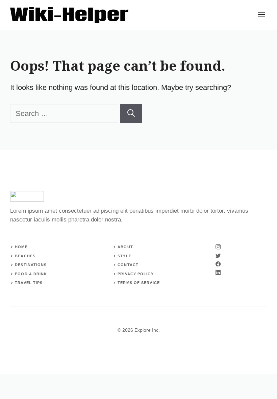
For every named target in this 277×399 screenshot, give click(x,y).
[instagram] (218, 246)
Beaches (25, 256)
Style (124, 256)
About (125, 247)
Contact (128, 265)
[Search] (131, 113)
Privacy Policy (135, 274)
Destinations (31, 265)
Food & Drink (31, 274)
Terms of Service (139, 283)
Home (21, 247)
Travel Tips (29, 283)
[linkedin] (218, 272)
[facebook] (218, 263)
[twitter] (218, 255)
